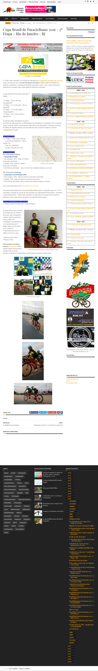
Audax (13, 473)
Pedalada (18, 519)
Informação (8, 506)
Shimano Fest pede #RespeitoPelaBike (81, 526)
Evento (8, 23)
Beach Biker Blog (71, 383)
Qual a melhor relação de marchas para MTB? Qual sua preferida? (79, 42)
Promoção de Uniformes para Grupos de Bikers (81, 621)
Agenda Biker (23, 2)
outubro (72, 506)
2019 (69, 491)
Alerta (6, 473)
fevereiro (73, 640)
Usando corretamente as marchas (53, 511)
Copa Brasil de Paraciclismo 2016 (33, 74)
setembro (73, 509)
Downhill (19, 493)
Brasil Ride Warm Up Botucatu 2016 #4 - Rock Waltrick (82, 602)
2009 (70, 661)
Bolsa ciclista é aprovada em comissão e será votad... (81, 564)
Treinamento (8, 529)
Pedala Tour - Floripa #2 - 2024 (21, 23)
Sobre (59, 2)
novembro (73, 504)
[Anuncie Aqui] (40, 12)
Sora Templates (13, 668)
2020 (69, 488)
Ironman (26, 506)
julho (71, 514)
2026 (69, 473)
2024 (69, 478)
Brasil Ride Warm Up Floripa (78, 560)
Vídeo (6, 532)
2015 (69, 646)
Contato (15, 2)
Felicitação (15, 496)
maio (71, 632)
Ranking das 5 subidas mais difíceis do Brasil (81, 548)
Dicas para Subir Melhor (50, 488)
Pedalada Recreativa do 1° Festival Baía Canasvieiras (81, 553)
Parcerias (42, 2)
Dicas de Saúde (23, 489)
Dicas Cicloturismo (10, 489)
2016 (69, 499)
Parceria (25, 516)
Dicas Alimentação (10, 486)
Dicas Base (22, 486)
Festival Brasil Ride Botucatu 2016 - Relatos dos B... (80, 572)
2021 (69, 486)
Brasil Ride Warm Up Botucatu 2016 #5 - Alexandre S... (82, 597)
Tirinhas (21, 526)
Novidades (7, 516)
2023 (69, 480)
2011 (69, 656)
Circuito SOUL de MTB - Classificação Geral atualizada (81, 625)
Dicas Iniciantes (9, 493)
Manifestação (15, 509)
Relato (6, 526)
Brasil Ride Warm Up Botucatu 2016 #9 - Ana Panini (82, 576)
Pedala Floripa (7, 2)
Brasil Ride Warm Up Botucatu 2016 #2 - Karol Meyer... (82, 613)
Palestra (16, 516)
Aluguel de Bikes (51, 2)
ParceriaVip (7, 519)
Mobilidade (26, 509)
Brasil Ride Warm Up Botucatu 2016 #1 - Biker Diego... (81, 617)
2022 (69, 483)
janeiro (72, 643)
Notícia (31, 38)
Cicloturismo (50, 18)
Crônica (19, 483)
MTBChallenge (9, 512)
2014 (69, 648)
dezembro (73, 501)
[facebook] (85, 1)
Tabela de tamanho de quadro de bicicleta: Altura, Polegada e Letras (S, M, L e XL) (52, 474)
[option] (49, 23)
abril (71, 635)
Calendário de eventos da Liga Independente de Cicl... (79, 544)
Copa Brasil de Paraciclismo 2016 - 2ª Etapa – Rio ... (81, 557)
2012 (69, 654)
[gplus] (94, 1)
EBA (27, 493)
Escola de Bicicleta (72, 379)
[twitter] (91, 1)
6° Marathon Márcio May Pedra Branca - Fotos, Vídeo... (82, 529)
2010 (69, 659)
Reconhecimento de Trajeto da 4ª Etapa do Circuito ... (80, 522)
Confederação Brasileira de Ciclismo (50, 80)
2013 (69, 651)
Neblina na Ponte (74, 519)
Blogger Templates (24, 668)
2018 (69, 493)
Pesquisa (7, 522)
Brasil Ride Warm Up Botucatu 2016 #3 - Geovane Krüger (82, 606)
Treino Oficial (20, 529)
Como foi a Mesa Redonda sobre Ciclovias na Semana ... (79, 585)
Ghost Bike (7, 503)
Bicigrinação (8, 476)
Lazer (6, 509)
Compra (17, 479)
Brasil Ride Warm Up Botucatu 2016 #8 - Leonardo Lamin (82, 581)
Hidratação (17, 503)
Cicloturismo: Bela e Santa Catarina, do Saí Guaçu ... (81, 533)
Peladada (27, 519)
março (72, 637)
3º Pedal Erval (73, 629)
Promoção (23, 522)
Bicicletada (21, 473)
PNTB (15, 522)
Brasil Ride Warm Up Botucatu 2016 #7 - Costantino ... (82, 589)
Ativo (67, 381)
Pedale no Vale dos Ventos (77, 537)
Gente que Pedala (33, 2)
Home (6, 18)
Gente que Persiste (24, 499)
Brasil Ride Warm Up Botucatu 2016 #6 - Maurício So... (82, 593)
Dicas (26, 483)
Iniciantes (18, 506)
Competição (8, 479)
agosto (72, 511)
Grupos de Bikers (37, 18)
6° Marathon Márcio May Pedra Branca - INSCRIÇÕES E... (82, 540)
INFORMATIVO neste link (30, 186)
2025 (69, 475)
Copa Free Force (9, 483)
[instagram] (88, 1)
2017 (69, 496)
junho (71, 517)
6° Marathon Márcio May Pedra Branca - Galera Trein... (82, 568)
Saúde (14, 526)
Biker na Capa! (74, 609)
